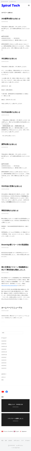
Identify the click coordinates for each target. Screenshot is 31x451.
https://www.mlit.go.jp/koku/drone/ (9, 285)
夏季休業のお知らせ (9, 144)
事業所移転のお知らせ (10, 210)
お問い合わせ (13, 1)
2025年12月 (4, 346)
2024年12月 (4, 351)
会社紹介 (10, 440)
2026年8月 (3, 341)
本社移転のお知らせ (9, 58)
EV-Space (27, 440)
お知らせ (3, 377)
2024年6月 (3, 357)
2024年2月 (3, 360)
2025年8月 (3, 349)
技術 (6, 440)
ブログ (22, 440)
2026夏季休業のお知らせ (10, 19)
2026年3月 (3, 343)
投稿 (2, 379)
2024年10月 (4, 354)
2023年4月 (3, 362)
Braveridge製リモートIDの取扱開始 (15, 245)
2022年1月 (3, 368)
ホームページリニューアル (11, 308)
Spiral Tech (17, 447)
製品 (2, 440)
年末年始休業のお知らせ (10, 112)
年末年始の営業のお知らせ (11, 186)
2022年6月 (3, 365)
